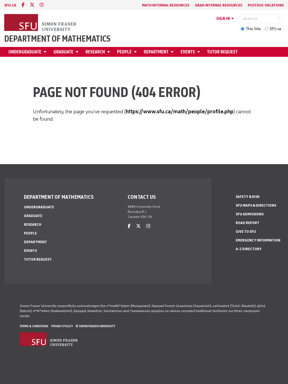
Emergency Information (258, 240)
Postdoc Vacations (266, 5)
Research (95, 52)
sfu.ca (10, 5)
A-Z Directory (249, 249)
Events (188, 52)
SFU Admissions (250, 214)
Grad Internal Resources (218, 5)
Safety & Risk (248, 196)
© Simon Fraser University (95, 326)
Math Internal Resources (165, 5)
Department (156, 52)
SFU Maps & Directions (256, 205)
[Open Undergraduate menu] (45, 52)
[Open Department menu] (173, 52)
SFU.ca (275, 28)
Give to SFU (246, 231)
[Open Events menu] (199, 52)
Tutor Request (222, 52)
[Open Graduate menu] (78, 52)
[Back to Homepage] (40, 23)
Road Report (247, 222)
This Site (253, 28)
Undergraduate (24, 52)
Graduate (63, 52)
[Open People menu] (136, 52)
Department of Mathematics (57, 39)
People (124, 52)
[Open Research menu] (109, 52)
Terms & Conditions (34, 326)
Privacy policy (62, 326)
